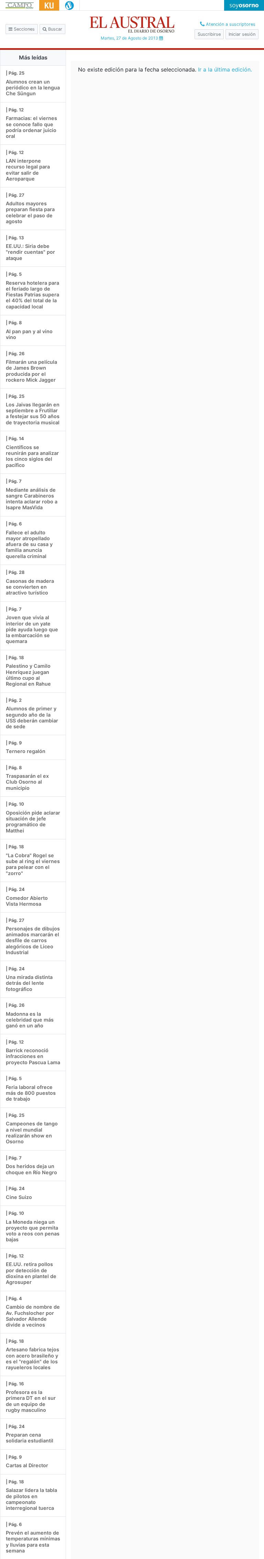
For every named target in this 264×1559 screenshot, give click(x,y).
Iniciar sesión (242, 34)
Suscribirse (209, 34)
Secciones (23, 29)
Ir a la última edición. (225, 69)
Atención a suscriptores (230, 24)
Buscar (54, 29)
